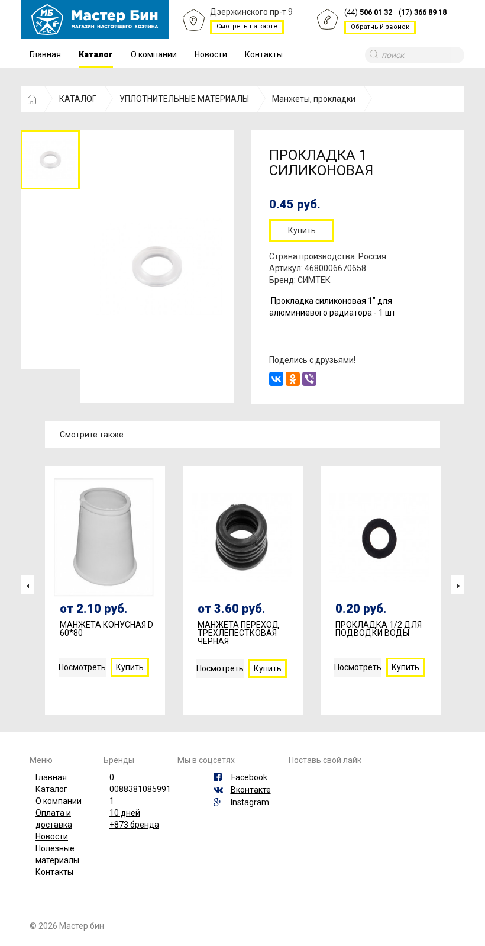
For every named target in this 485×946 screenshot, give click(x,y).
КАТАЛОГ (77, 99)
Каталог (96, 54)
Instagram (250, 802)
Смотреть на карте (246, 26)
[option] (50, 159)
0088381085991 (140, 789)
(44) (368, 12)
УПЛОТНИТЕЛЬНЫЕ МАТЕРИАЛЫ (184, 99)
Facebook (249, 777)
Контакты (264, 54)
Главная (45, 54)
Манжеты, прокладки (313, 99)
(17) (423, 12)
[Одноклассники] (293, 379)
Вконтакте (251, 789)
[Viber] (309, 379)
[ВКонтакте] (276, 379)
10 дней (124, 813)
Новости (211, 54)
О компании (154, 54)
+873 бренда (134, 824)
